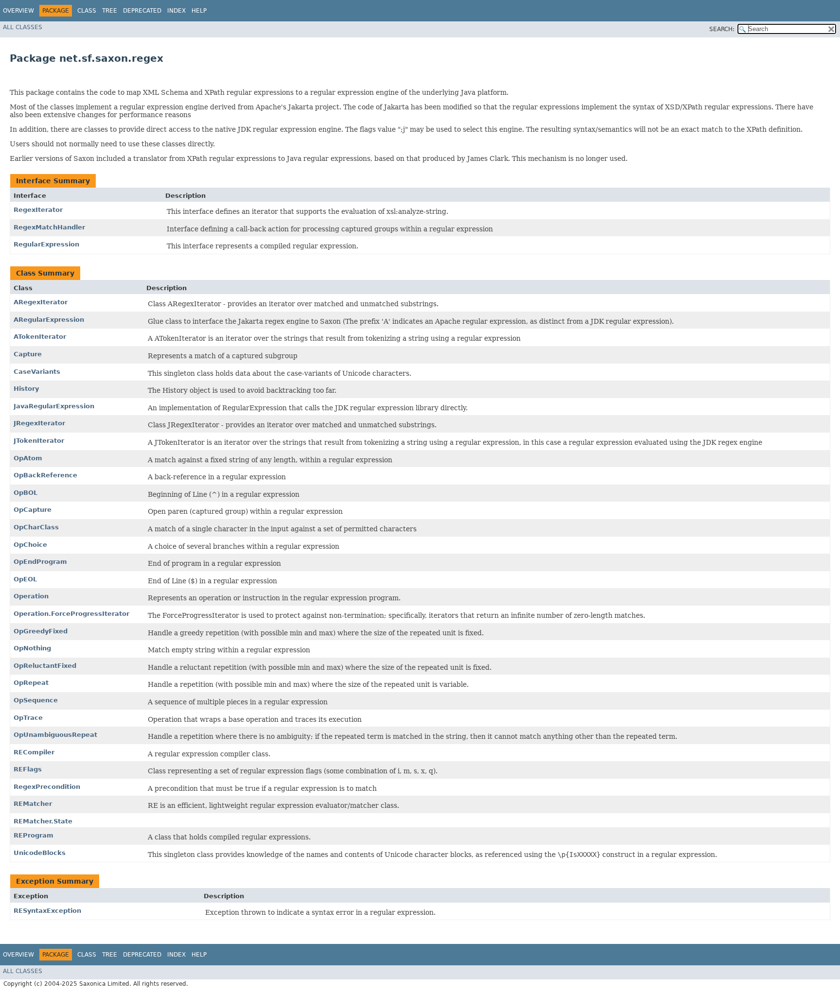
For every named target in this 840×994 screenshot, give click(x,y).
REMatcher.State (43, 821)
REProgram (33, 835)
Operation (31, 596)
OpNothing (32, 648)
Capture (28, 354)
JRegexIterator (39, 423)
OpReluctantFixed (45, 665)
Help (199, 10)
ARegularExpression (49, 319)
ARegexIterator (41, 302)
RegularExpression (46, 244)
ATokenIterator (40, 336)
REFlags (28, 769)
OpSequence (36, 700)
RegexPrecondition (47, 786)
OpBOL (25, 492)
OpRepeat (31, 682)
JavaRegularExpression (54, 406)
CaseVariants (37, 371)
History (26, 388)
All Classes (22, 27)
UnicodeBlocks (40, 852)
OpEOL (25, 579)
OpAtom (28, 458)
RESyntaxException (47, 910)
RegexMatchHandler (49, 227)
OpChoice (30, 544)
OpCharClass (36, 527)
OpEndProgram (40, 561)
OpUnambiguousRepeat (55, 734)
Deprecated (142, 10)
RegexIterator (38, 209)
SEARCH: (722, 29)
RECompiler (34, 752)
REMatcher (33, 803)
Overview (18, 10)
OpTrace (28, 717)
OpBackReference (45, 475)
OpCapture (33, 509)
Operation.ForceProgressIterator (71, 613)
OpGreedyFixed (41, 631)
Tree (109, 10)
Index (176, 10)
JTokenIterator (39, 440)
